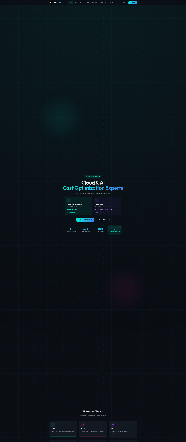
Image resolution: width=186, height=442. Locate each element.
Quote (88, 2)
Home (70, 2)
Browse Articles (102, 219)
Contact (111, 2)
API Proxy (94, 2)
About (81, 2)
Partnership (103, 2)
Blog (76, 2)
